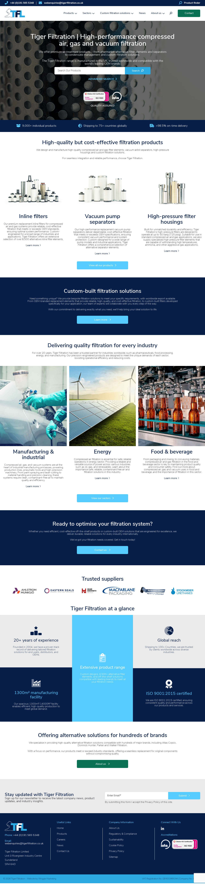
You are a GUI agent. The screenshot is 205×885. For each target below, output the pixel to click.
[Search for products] (171, 13)
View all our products (101, 265)
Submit (183, 796)
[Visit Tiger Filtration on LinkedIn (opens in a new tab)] (162, 828)
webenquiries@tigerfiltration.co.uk (63, 3)
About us (156, 13)
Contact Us (63, 851)
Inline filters (33, 217)
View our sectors (101, 498)
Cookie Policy (116, 845)
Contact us (100, 550)
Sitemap (113, 857)
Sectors (87, 13)
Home (60, 828)
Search (136, 71)
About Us (114, 828)
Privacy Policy (152, 802)
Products (69, 13)
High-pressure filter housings (172, 219)
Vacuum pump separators (102, 219)
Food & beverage (172, 452)
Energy (102, 452)
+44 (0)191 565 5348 (22, 3)
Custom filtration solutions (115, 13)
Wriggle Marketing (47, 879)
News (142, 13)
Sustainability (116, 839)
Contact (189, 13)
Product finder (192, 3)
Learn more (32, 245)
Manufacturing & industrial (33, 455)
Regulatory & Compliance (123, 834)
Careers (61, 839)
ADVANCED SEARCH (101, 79)
